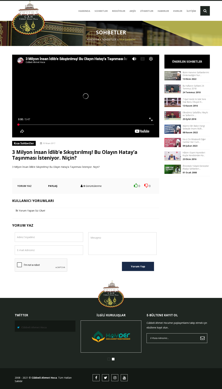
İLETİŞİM (191, 10)
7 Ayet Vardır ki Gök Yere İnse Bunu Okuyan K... (194, 100)
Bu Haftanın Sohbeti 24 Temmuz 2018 (193, 87)
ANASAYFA (93, 39)
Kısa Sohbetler (127, 39)
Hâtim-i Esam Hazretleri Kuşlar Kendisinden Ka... (194, 154)
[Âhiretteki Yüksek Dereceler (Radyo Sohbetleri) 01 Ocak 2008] (173, 169)
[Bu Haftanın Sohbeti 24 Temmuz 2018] (173, 89)
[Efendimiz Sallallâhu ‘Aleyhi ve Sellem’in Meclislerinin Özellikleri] (173, 115)
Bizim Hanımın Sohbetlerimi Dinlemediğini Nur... (196, 74)
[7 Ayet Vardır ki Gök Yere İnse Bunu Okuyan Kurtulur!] (173, 102)
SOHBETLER (101, 10)
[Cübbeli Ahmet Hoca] (28, 18)
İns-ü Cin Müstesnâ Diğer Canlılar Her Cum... (194, 140)
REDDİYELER (118, 10)
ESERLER (177, 10)
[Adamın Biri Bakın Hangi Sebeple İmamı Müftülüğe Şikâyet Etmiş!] (173, 129)
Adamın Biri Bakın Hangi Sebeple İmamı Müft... (194, 127)
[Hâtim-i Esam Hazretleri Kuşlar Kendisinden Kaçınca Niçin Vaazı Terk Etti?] (173, 155)
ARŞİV (133, 10)
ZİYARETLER (146, 10)
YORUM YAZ (24, 186)
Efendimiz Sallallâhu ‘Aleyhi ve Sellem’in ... (195, 114)
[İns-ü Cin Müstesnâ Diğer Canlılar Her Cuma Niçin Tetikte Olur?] (173, 142)
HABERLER (163, 10)
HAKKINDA (84, 10)
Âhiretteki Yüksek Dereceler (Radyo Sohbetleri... (196, 167)
